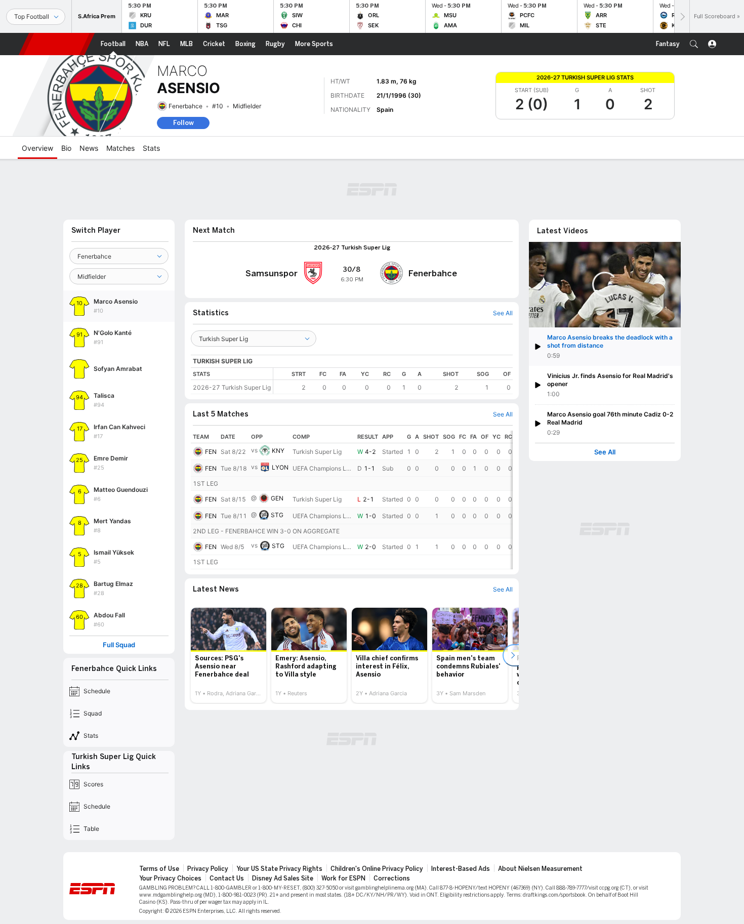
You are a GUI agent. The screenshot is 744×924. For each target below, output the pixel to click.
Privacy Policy (207, 868)
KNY (278, 450)
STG (277, 515)
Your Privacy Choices (170, 878)
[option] (228, 655)
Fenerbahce (185, 106)
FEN (211, 451)
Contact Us (227, 878)
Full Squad (119, 645)
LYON (280, 467)
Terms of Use (159, 868)
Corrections (392, 878)
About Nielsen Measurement (540, 868)
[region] (393, 380)
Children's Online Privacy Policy (376, 868)
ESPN (56, 44)
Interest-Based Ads (460, 868)
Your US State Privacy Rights (279, 868)
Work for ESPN (343, 878)
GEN (277, 498)
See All (604, 452)
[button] (694, 44)
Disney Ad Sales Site (282, 878)
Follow (183, 123)
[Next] (681, 16)
